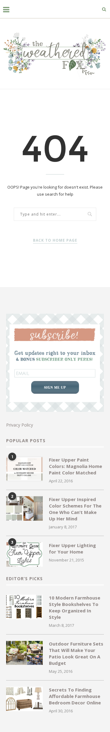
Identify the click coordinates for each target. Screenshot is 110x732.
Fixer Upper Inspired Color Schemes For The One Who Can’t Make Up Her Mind (75, 509)
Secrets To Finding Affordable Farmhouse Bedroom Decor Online (75, 696)
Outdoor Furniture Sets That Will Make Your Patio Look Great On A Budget (76, 653)
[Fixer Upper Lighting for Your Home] (24, 554)
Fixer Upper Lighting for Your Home (72, 548)
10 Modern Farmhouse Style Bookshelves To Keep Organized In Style (74, 607)
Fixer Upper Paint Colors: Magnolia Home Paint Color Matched (75, 466)
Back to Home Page (55, 240)
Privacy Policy (19, 425)
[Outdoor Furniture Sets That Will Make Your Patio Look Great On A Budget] (24, 653)
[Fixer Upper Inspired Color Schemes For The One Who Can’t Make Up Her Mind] (24, 508)
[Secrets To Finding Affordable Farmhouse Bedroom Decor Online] (24, 699)
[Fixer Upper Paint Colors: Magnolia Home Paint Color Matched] (24, 469)
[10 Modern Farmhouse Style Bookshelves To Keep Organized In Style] (24, 607)
